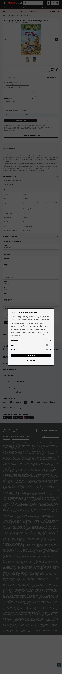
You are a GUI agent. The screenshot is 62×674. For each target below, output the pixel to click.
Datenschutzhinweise (15, 337)
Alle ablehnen (31, 360)
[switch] (46, 345)
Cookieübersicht (29, 337)
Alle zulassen (31, 355)
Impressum (23, 337)
